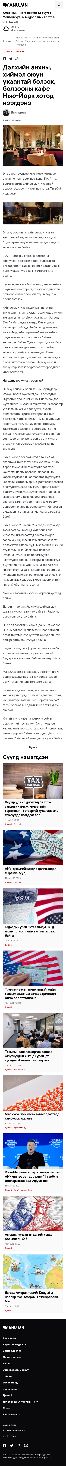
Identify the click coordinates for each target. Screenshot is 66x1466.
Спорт (7, 1408)
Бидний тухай (9, 1424)
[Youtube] (26, 1445)
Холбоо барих (10, 1436)
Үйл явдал (9, 1338)
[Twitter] (11, 1445)
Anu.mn (7, 41)
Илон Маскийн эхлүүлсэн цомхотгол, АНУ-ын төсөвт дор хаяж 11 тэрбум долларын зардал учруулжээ (32, 1176)
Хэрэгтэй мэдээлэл (15, 1344)
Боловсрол (19, 1069)
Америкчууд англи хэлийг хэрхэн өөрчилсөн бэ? (29, 1237)
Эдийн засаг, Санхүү (24, 1190)
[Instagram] (18, 1445)
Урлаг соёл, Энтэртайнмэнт (20, 1401)
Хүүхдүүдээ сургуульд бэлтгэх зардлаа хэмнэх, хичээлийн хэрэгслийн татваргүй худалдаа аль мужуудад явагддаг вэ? (31, 808)
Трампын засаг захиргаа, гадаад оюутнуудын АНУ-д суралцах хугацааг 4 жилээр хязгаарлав (28, 1056)
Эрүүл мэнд (20, 1127)
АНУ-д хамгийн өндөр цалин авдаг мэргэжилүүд (30, 871)
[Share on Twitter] (11, 59)
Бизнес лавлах (12, 1350)
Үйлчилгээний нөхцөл (14, 1430)
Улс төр (7, 1363)
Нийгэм (20, 51)
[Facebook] (4, 1445)
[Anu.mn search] (59, 5)
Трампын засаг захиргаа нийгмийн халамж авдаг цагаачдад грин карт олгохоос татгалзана (30, 994)
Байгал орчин (11, 1414)
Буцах (33, 747)
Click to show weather (18, 28)
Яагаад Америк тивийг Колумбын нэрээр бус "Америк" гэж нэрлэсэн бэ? (31, 1297)
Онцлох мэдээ (12, 1357)
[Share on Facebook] (4, 59)
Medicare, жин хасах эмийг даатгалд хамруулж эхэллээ (32, 1116)
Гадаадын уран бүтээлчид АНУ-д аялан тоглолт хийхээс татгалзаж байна (30, 931)
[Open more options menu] (49, 5)
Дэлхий (8, 51)
